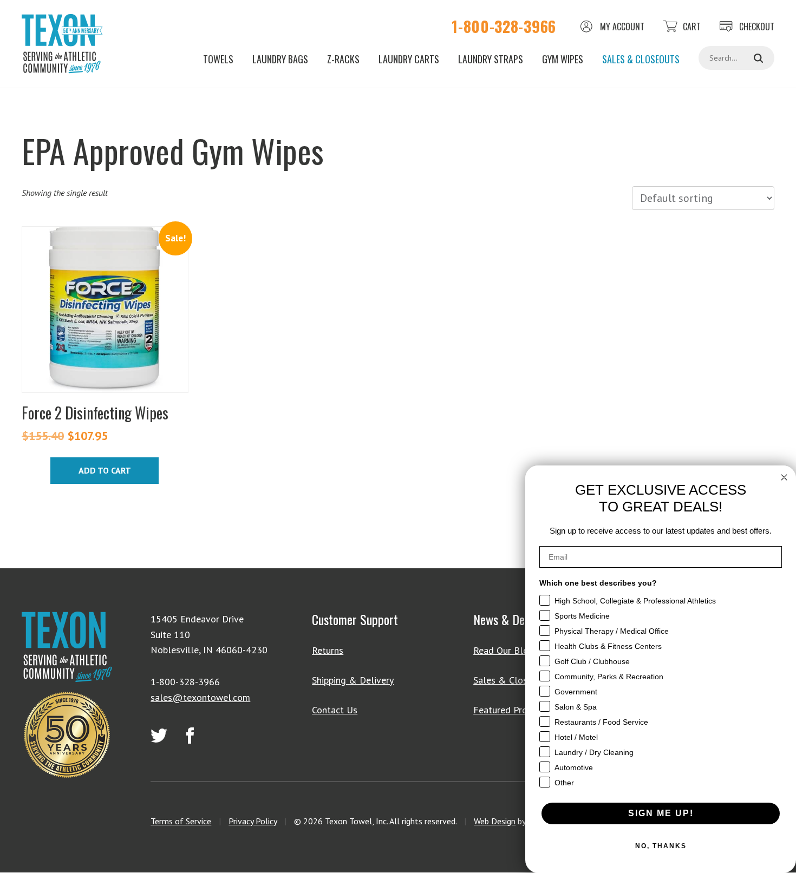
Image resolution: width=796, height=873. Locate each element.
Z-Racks (343, 59)
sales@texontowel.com (200, 697)
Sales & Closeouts (641, 59)
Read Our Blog (503, 650)
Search (759, 58)
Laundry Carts (409, 59)
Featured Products (511, 710)
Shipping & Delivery (353, 680)
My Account (622, 26)
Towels (218, 59)
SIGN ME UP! (661, 813)
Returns (327, 650)
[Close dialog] (784, 477)
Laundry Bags (280, 59)
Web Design (495, 821)
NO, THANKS (661, 846)
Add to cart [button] (105, 470)
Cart (692, 26)
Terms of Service (181, 821)
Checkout (756, 26)
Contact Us (334, 710)
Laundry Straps (490, 59)
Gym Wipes (562, 59)
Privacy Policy (253, 821)
